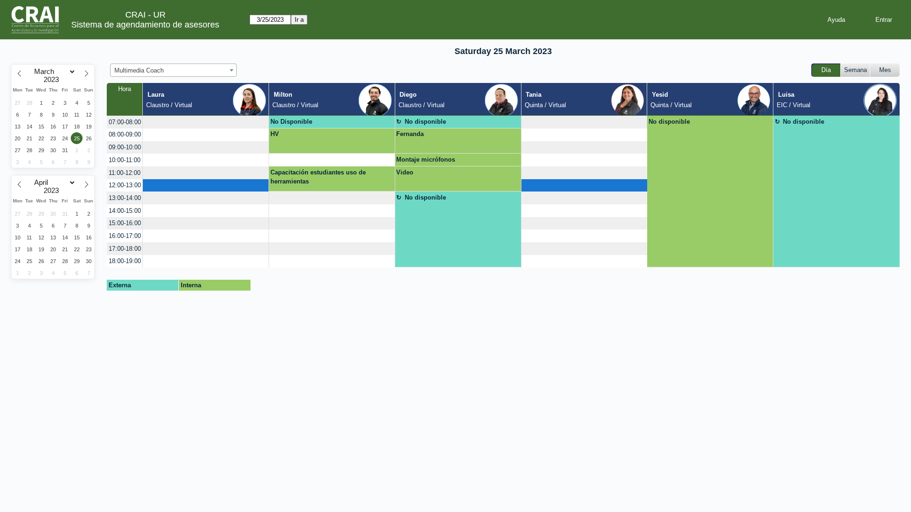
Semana (855, 69)
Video (404, 172)
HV (274, 133)
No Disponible (291, 121)
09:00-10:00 (125, 147)
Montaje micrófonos (425, 159)
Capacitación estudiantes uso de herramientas (318, 177)
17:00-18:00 (125, 248)
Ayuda (836, 19)
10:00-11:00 (124, 160)
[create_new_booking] (206, 122)
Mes (885, 69)
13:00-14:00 (125, 197)
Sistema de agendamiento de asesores (145, 24)
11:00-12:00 (124, 172)
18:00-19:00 (125, 261)
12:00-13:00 (125, 185)
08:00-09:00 (125, 134)
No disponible (425, 121)
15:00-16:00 (125, 223)
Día (826, 69)
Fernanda (410, 133)
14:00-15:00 (125, 210)
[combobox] (173, 70)
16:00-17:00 (125, 235)
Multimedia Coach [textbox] (139, 70)
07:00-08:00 (125, 122)
